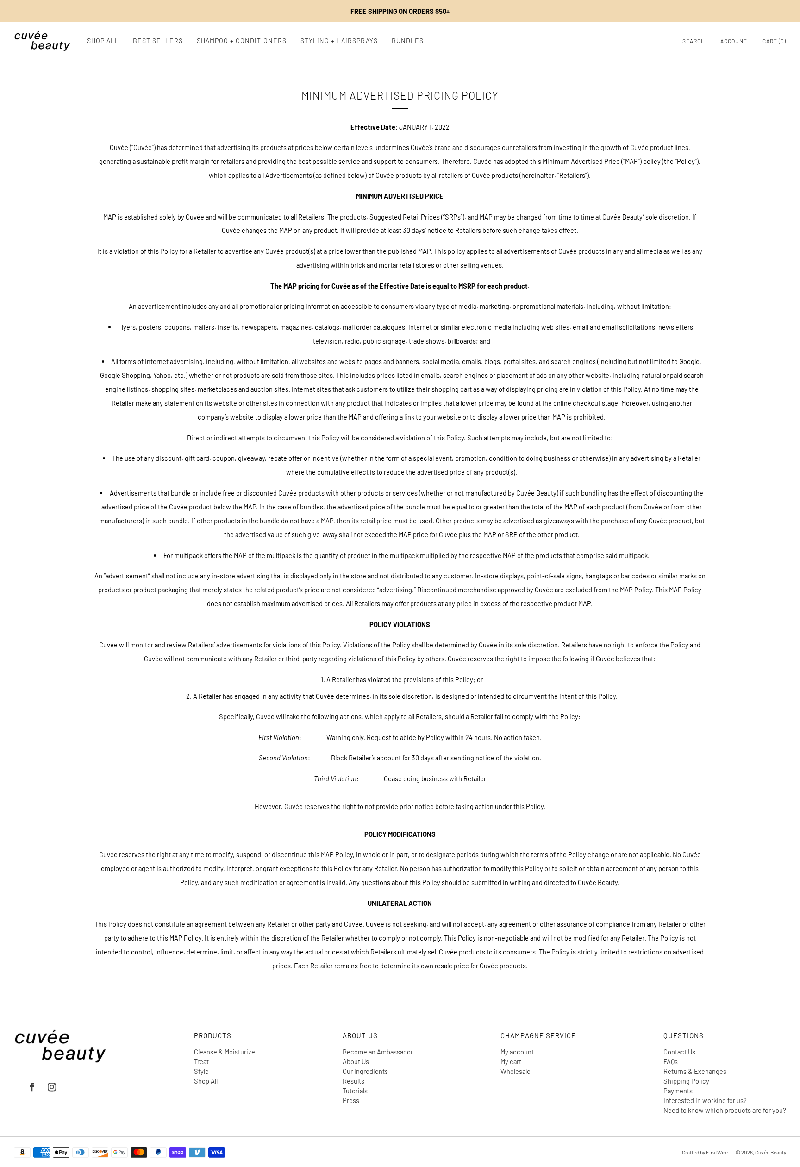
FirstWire (716, 1152)
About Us (356, 1061)
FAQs (670, 1061)
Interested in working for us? (705, 1100)
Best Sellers (158, 40)
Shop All (103, 40)
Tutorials (355, 1090)
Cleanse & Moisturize (224, 1052)
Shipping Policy (686, 1081)
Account (733, 41)
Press (351, 1100)
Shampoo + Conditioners (242, 40)
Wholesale (515, 1071)
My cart (510, 1061)
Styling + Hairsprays (339, 40)
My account (517, 1052)
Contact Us (679, 1052)
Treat (201, 1061)
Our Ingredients (365, 1071)
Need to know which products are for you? (724, 1110)
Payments (678, 1090)
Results (353, 1081)
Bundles (408, 40)
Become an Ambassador (378, 1052)
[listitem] (400, 11)
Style (201, 1071)
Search (693, 41)
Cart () (774, 41)
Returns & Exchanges (694, 1071)
